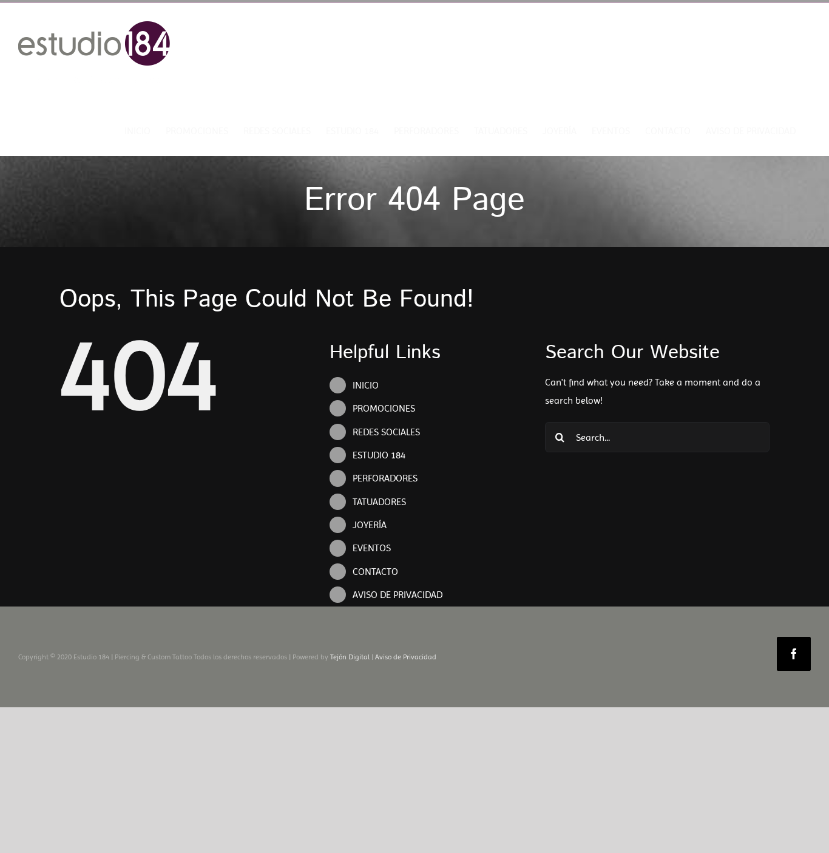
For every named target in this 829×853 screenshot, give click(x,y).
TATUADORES (379, 502)
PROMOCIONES (384, 408)
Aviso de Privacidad (405, 657)
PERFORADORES (385, 478)
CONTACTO (375, 571)
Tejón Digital (350, 657)
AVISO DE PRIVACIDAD (397, 594)
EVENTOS (372, 548)
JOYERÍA (370, 525)
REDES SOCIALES (386, 432)
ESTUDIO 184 (379, 455)
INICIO (366, 385)
